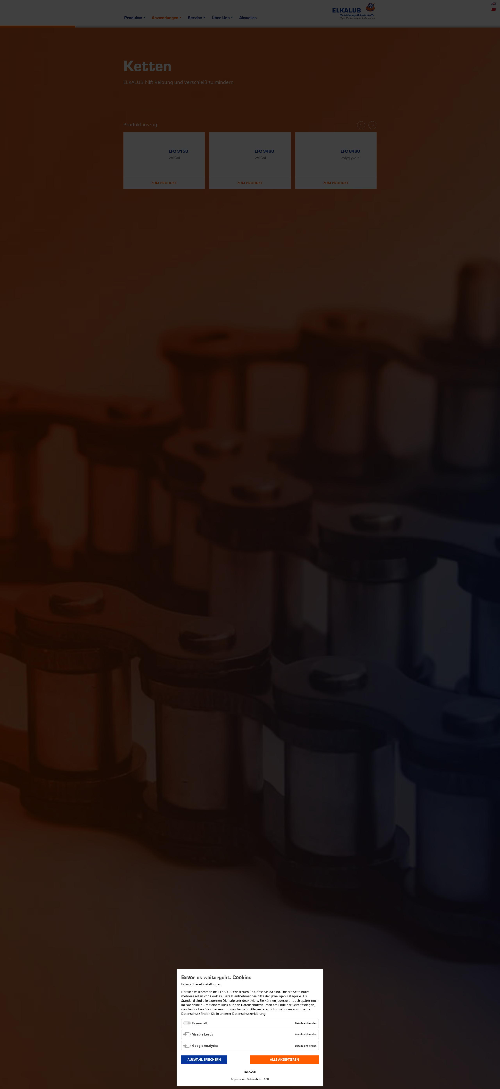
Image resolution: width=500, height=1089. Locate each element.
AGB (266, 1079)
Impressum (238, 1079)
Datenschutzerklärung (249, 1014)
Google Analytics (205, 1046)
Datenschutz (254, 1079)
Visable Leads (202, 1034)
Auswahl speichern (204, 1059)
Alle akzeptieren (284, 1059)
